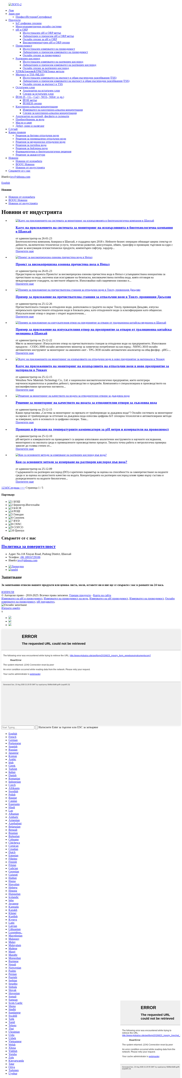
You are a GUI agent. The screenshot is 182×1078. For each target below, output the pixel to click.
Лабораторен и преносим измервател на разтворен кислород (59, 64)
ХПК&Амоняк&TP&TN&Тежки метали (40, 71)
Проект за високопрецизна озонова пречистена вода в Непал (63, 264)
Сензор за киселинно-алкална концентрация (50, 113)
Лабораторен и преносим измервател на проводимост (55, 52)
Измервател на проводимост (146, 598)
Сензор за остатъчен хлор (38, 93)
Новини (13, 157)
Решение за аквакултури (30, 154)
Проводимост (24, 45)
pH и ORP (22, 29)
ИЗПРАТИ (7, 592)
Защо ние (14, 13)
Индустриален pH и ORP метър (42, 32)
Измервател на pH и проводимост (21, 598)
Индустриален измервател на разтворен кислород (53, 61)
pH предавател (45, 601)
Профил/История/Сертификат (34, 16)
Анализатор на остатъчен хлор (41, 90)
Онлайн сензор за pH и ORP (40, 39)
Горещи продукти (80, 595)
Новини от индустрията (30, 167)
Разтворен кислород (28, 58)
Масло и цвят (24, 122)
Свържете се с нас (19, 170)
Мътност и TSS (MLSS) (30, 74)
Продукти (15, 20)
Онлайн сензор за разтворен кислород (46, 68)
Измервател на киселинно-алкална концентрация (53, 109)
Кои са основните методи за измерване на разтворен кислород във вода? (71, 462)
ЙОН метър (30, 100)
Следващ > (15, 487)
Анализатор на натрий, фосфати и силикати (42, 116)
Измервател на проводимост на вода (66, 598)
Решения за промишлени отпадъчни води (41, 138)
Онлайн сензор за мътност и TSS (43, 84)
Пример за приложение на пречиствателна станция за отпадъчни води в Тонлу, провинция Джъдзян (93, 297)
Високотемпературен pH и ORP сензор (46, 42)
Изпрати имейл (10, 608)
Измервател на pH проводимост (108, 598)
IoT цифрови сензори (29, 23)
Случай (13, 129)
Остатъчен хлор (25, 87)
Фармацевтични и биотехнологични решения (43, 151)
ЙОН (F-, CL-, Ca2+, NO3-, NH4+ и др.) (40, 96)
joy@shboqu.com (20, 176)
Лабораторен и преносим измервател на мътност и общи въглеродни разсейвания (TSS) (76, 80)
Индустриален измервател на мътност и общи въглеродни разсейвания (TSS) (69, 77)
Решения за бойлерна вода (32, 148)
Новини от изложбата (29, 161)
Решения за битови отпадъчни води (37, 135)
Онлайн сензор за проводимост (42, 55)
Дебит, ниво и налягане (30, 125)
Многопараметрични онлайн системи (38, 26)
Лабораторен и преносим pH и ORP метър (48, 36)
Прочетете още (25, 251)
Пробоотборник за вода (30, 119)
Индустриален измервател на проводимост (49, 48)
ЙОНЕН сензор (32, 103)
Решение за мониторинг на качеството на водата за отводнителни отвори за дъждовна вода (86, 402)
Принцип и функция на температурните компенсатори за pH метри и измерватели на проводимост (92, 429)
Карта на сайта (102, 595)
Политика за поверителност (28, 546)
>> (23, 487)
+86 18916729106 (30, 557)
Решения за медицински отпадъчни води (40, 141)
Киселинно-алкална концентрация (37, 106)
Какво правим (17, 132)
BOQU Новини (25, 164)
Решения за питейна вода (31, 145)
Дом (11, 10)
